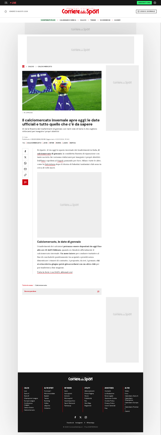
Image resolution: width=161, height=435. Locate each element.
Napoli (60, 160)
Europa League (29, 401)
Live (14, 2)
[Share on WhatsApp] (25, 163)
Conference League (28, 404)
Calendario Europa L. (131, 403)
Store (87, 396)
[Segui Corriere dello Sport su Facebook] (75, 417)
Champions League (31, 398)
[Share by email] (25, 169)
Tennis (93, 20)
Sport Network (69, 403)
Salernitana (50, 164)
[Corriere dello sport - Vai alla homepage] (80, 11)
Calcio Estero (29, 407)
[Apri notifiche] (5, 11)
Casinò (117, 20)
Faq (106, 408)
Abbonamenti (89, 391)
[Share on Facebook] (25, 151)
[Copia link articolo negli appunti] (25, 175)
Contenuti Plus (48, 20)
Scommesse (105, 20)
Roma (58, 143)
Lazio (65, 143)
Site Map (88, 403)
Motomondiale (49, 393)
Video (127, 391)
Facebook (70, 423)
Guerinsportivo (69, 401)
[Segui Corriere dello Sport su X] (80, 417)
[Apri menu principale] (5, 2)
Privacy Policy (110, 403)
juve (45, 143)
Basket (46, 396)
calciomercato (44, 153)
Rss (86, 401)
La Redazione (109, 393)
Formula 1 (47, 391)
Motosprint (68, 398)
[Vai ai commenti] (25, 182)
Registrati (88, 406)
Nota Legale (109, 396)
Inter (51, 143)
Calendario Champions (129, 399)
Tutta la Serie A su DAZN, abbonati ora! (55, 272)
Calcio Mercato (45, 66)
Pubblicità (88, 398)
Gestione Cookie (111, 398)
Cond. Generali (110, 406)
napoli (73, 143)
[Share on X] (25, 157)
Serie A (26, 393)
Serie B (26, 396)
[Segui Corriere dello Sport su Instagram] (85, 417)
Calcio (83, 20)
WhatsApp (90, 423)
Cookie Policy (109, 401)
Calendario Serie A (68, 20)
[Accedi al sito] (155, 2)
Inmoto (67, 396)
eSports (47, 406)
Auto (66, 391)
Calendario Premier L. (132, 408)
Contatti (108, 391)
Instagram (79, 423)
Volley (46, 403)
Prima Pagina (89, 393)
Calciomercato (34, 143)
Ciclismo (47, 408)
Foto (126, 393)
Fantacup (67, 406)
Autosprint (68, 393)
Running (47, 401)
